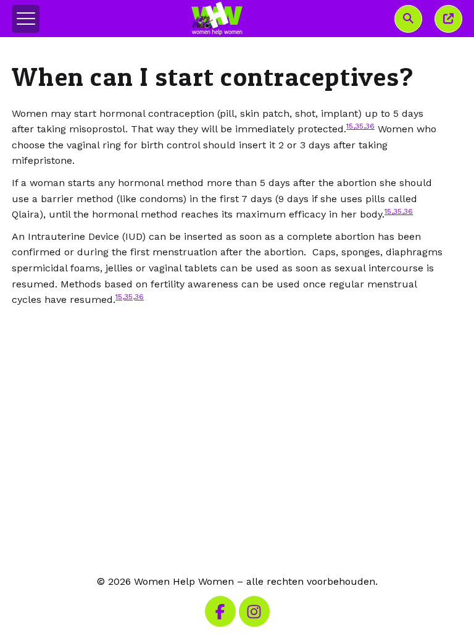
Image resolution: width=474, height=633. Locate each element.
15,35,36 (360, 126)
